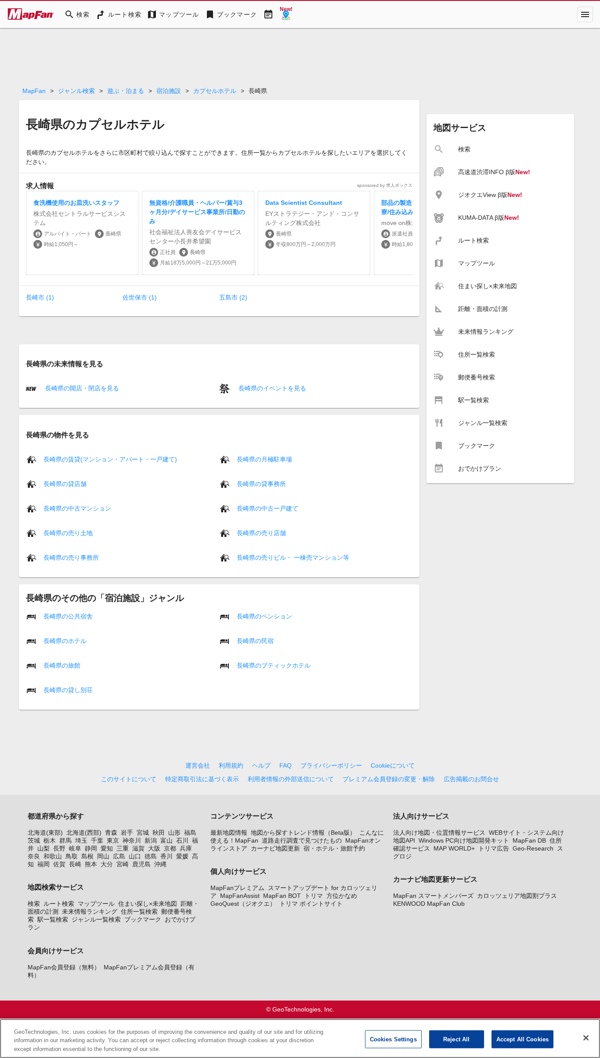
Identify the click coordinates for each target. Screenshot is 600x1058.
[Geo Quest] (286, 14)
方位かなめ (341, 895)
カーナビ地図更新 (275, 848)
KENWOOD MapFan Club (429, 903)
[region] (300, 1038)
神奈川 (132, 840)
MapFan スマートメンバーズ (433, 895)
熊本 (91, 864)
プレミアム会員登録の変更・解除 (389, 779)
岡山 (103, 856)
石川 (182, 840)
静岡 (91, 848)
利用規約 (231, 765)
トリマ (313, 895)
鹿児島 (141, 864)
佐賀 (59, 864)
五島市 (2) (233, 297)
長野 (59, 848)
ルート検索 (58, 903)
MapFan (34, 90)
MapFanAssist (240, 895)
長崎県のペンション (264, 615)
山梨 (43, 848)
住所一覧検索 (139, 911)
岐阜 (75, 848)
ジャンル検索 (76, 90)
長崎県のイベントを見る (271, 388)
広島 (119, 856)
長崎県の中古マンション (77, 507)
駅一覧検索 (52, 919)
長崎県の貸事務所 (261, 483)
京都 (170, 848)
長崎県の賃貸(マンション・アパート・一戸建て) (110, 458)
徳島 (151, 856)
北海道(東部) (45, 832)
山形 (174, 832)
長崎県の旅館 (61, 664)
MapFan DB (529, 840)
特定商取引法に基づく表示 (202, 779)
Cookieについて (393, 765)
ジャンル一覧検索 (96, 919)
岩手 (127, 832)
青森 (111, 832)
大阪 (154, 848)
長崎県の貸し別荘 (68, 689)
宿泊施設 (168, 90)
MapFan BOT (282, 895)
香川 (166, 856)
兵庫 (186, 848)
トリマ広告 (493, 848)
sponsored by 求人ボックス (384, 185)
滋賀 (138, 848)
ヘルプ (261, 765)
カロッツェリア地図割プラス (517, 895)
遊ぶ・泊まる (125, 90)
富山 (166, 840)
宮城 (143, 832)
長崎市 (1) (40, 297)
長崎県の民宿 (255, 640)
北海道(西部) (83, 832)
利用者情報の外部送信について (291, 779)
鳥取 (71, 856)
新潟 (151, 840)
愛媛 (182, 856)
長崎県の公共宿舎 (68, 615)
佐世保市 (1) (140, 297)
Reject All (456, 1039)
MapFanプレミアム (237, 887)
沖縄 (160, 864)
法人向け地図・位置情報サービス (439, 832)
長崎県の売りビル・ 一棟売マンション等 (293, 557)
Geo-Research (533, 848)
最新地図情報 (228, 832)
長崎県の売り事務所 (71, 557)
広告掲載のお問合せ (471, 779)
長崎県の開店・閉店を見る (81, 388)
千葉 (97, 840)
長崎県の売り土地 (68, 532)
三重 (122, 848)
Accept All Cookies (522, 1039)
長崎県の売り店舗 (261, 532)
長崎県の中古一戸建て (267, 507)
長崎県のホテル (65, 640)
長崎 (75, 864)
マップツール (96, 903)
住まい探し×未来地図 (147, 903)
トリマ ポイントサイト (311, 903)
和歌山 (52, 856)
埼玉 (81, 840)
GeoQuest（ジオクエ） (243, 903)
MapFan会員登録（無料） (64, 967)
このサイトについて (128, 779)
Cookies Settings (393, 1039)
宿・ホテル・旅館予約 (334, 848)
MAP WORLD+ (454, 848)
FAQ (285, 765)
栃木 (49, 840)
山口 (135, 856)
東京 (113, 840)
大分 (107, 864)
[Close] (586, 1037)
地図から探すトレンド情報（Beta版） (303, 832)
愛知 (107, 848)
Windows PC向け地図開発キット (464, 840)
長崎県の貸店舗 (65, 483)
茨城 (34, 840)
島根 (87, 856)
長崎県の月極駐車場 (264, 458)
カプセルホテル (214, 90)
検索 (34, 903)
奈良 (34, 856)
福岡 (43, 864)
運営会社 (197, 765)
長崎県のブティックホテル (274, 664)
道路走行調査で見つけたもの (302, 840)
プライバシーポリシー (331, 765)
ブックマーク (142, 919)
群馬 (65, 840)
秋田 (158, 832)
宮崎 (122, 864)
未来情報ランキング (89, 911)
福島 (190, 832)
